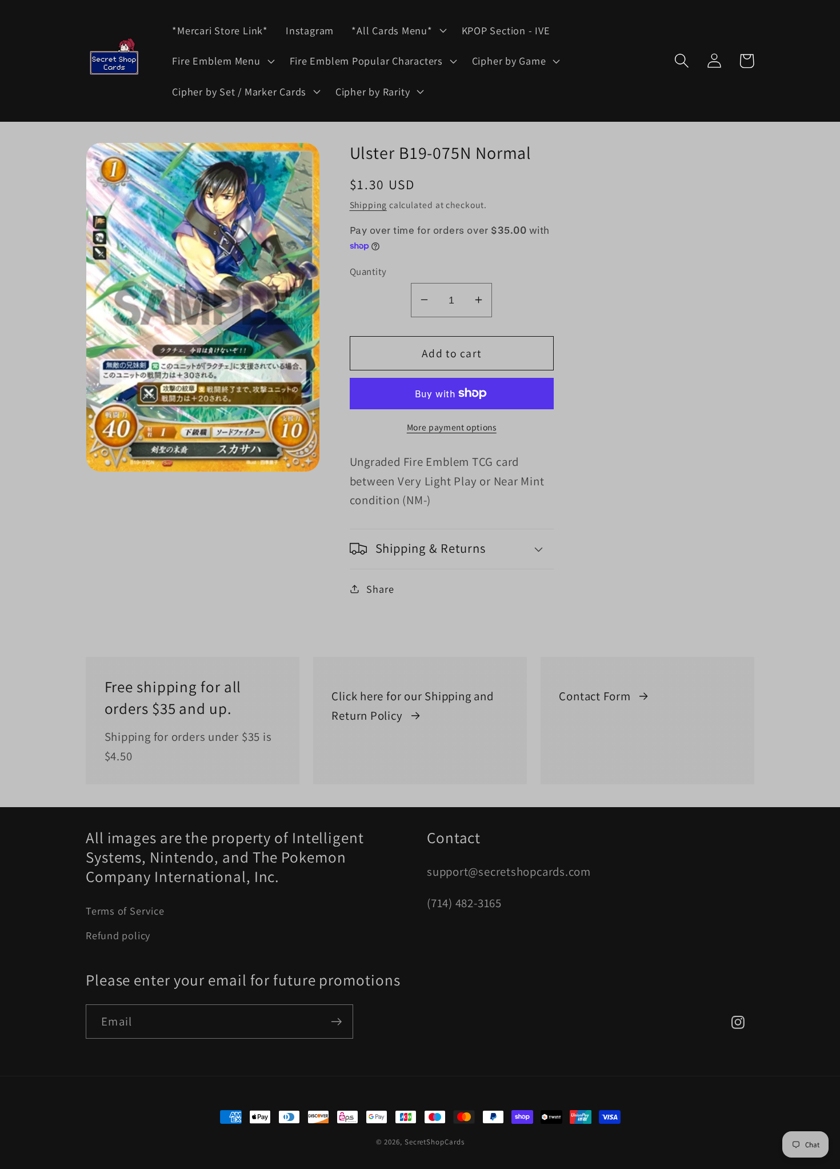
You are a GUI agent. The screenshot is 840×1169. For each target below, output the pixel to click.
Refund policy (118, 935)
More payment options (452, 427)
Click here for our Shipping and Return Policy (412, 705)
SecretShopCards (435, 1142)
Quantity (368, 271)
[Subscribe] (336, 1021)
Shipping (368, 204)
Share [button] (380, 588)
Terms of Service (125, 910)
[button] (398, 30)
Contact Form (594, 696)
